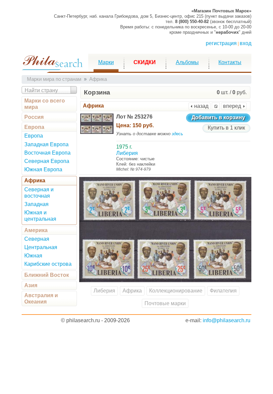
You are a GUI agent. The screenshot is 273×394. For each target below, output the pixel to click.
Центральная (40, 247)
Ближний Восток (46, 275)
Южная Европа (43, 169)
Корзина (97, 92)
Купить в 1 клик (226, 128)
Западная (36, 204)
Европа (34, 127)
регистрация (221, 43)
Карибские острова (48, 264)
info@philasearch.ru (226, 320)
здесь (177, 133)
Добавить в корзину (218, 117)
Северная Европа (46, 161)
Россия (34, 117)
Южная (33, 255)
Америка (36, 230)
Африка (34, 180)
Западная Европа (46, 144)
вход (245, 43)
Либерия (104, 290)
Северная (36, 239)
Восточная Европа (47, 153)
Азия (30, 285)
